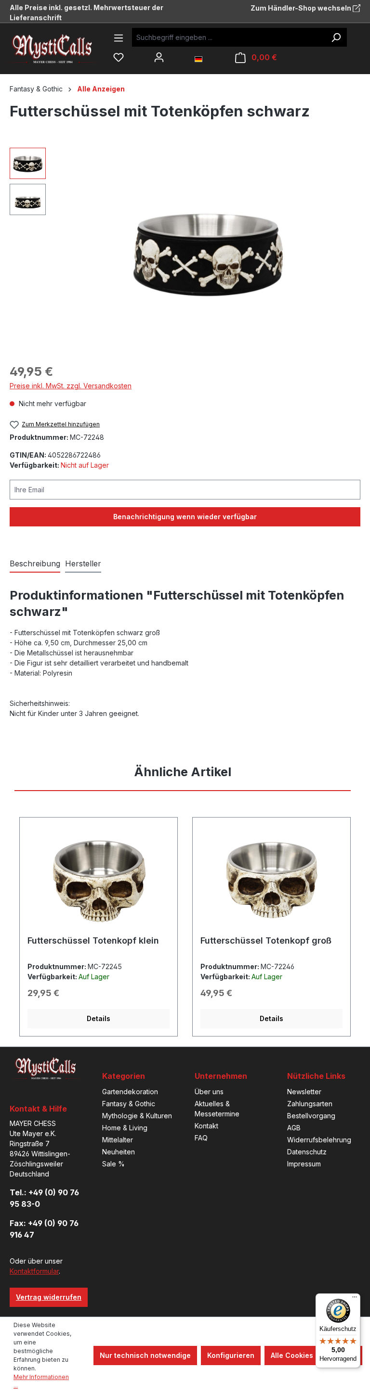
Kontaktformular (34, 1271)
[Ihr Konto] (159, 57)
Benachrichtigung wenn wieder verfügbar (185, 516)
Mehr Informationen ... (41, 1381)
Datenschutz (307, 1152)
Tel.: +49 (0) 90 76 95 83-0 (44, 1198)
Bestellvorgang (311, 1116)
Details (98, 1018)
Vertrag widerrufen (48, 1297)
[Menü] (118, 38)
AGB (294, 1128)
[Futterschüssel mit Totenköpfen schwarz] (208, 251)
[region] (185, 251)
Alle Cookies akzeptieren (313, 1355)
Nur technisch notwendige (145, 1355)
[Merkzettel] (118, 57)
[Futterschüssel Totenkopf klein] (98, 880)
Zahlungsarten (309, 1104)
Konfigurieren (230, 1355)
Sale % (113, 1164)
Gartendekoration (130, 1091)
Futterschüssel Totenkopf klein (93, 940)
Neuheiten (118, 1152)
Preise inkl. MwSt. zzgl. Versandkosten (71, 386)
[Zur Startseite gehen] (60, 48)
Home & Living (124, 1128)
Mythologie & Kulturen (137, 1116)
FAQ (201, 1138)
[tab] (35, 564)
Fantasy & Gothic (128, 1104)
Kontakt (206, 1126)
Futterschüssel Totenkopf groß (265, 940)
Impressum (304, 1164)
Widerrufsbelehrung (319, 1140)
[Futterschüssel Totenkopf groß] (271, 880)
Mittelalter (117, 1140)
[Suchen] (336, 37)
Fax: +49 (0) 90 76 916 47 (44, 1229)
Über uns (209, 1091)
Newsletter (304, 1091)
